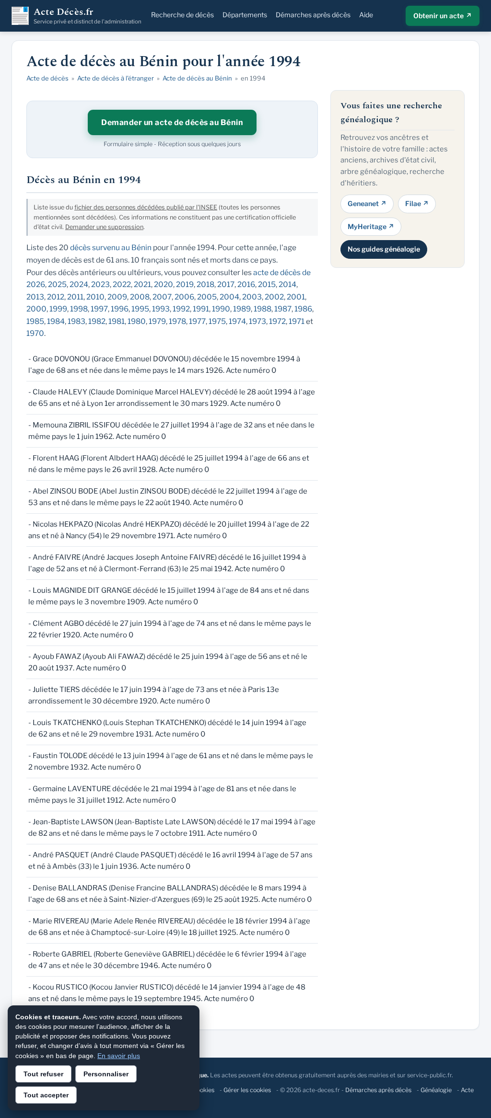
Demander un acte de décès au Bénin (172, 122)
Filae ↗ (417, 203)
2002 (274, 296)
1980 (137, 321)
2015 (267, 284)
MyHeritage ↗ (371, 226)
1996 (120, 308)
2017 (225, 284)
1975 (217, 321)
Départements (244, 15)
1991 (201, 308)
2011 (75, 296)
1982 (96, 321)
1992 (181, 308)
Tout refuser (43, 1074)
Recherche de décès (182, 15)
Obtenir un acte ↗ (442, 16)
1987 (283, 308)
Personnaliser (106, 1074)
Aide (366, 15)
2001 (296, 296)
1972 (277, 321)
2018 (205, 284)
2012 (55, 296)
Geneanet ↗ (367, 203)
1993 (161, 308)
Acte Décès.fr (87, 16)
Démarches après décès (313, 15)
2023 (100, 284)
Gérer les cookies (247, 1090)
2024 (79, 284)
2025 (57, 284)
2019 (185, 284)
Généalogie (436, 1090)
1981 (116, 321)
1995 (140, 308)
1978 (177, 321)
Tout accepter (46, 1095)
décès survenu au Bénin (111, 247)
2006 (184, 296)
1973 (257, 321)
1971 (296, 321)
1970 (35, 333)
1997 (99, 308)
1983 (76, 321)
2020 (163, 284)
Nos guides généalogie (384, 249)
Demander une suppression (104, 227)
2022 (122, 284)
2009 (117, 296)
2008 (140, 296)
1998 (79, 308)
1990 (221, 308)
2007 (162, 296)
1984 (56, 321)
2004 (229, 296)
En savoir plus (118, 1056)
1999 (58, 308)
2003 (252, 296)
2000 (36, 308)
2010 (95, 296)
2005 (207, 296)
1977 (197, 321)
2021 (142, 284)
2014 (287, 284)
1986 (303, 308)
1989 (242, 308)
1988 (262, 308)
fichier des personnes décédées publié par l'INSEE (145, 207)
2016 (246, 284)
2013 (35, 296)
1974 (237, 321)
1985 (35, 321)
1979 (157, 321)
